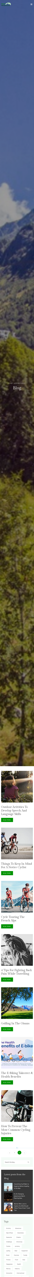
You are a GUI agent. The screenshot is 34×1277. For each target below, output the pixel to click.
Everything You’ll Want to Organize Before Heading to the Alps (21, 1186)
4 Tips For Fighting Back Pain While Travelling (16, 972)
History (8, 1268)
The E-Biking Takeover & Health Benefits (17, 1074)
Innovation (9, 1273)
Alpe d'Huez (9, 1233)
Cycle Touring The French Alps (13, 918)
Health (19, 1264)
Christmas (19, 1242)
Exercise (16, 1255)
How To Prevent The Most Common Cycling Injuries (15, 1130)
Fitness (8, 1259)
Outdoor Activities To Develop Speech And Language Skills (14, 810)
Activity (8, 1228)
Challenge (9, 1242)
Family (25, 1255)
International (20, 1273)
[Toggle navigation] (31, 4)
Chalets (18, 1237)
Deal (16, 1250)
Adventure (18, 1228)
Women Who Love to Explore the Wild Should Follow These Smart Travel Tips (22, 1207)
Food (16, 1259)
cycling (8, 1250)
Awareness (20, 1233)
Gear (23, 1259)
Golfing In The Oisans (15, 1023)
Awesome (9, 1237)
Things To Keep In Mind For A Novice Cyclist (16, 865)
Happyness (9, 1264)
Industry (17, 1268)
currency (17, 1246)
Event (8, 1255)
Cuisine (8, 1246)
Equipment (25, 1250)
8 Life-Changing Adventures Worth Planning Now (19, 1196)
